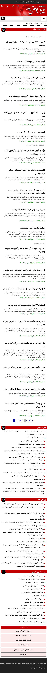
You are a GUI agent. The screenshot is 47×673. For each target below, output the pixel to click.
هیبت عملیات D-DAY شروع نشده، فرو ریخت (33, 23)
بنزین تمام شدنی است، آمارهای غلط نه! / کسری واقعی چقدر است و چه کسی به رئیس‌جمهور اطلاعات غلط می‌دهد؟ (23, 546)
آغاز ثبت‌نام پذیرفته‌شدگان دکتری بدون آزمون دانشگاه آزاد (27, 476)
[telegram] (13, 6)
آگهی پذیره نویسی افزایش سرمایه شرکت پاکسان (30, 541)
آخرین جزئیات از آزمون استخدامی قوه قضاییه (28, 77)
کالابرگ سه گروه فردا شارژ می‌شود (34, 469)
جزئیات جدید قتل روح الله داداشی (34, 602)
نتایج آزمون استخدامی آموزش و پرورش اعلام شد (26, 96)
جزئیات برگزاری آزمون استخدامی (32, 228)
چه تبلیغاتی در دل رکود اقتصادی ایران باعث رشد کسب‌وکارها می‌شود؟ (24, 504)
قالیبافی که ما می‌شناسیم (37, 519)
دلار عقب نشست (39, 479)
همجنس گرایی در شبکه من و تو (35, 582)
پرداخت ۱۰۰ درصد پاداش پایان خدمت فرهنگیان (30, 612)
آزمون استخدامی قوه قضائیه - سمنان (31, 61)
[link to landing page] (35, 10)
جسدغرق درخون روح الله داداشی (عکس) (32, 618)
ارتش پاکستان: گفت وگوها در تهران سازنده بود (30, 566)
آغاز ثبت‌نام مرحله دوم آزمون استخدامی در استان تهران (24, 288)
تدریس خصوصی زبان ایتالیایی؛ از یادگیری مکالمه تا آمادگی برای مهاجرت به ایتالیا (22, 508)
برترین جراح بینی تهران (23, 631)
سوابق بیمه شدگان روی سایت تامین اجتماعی (31, 579)
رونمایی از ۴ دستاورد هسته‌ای (35, 438)
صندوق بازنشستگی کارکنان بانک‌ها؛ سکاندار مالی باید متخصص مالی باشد (23, 473)
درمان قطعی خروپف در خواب (23, 649)
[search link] (3, 18)
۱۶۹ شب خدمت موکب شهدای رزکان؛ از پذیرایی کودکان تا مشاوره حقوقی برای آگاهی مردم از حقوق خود (23, 533)
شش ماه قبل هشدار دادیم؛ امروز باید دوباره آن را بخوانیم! (27, 460)
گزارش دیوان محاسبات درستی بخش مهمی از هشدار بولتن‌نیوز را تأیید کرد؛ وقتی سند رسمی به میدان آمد (23, 433)
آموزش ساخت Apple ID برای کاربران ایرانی (32, 605)
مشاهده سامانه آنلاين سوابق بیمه (34, 589)
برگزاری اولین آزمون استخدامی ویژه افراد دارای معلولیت (24, 389)
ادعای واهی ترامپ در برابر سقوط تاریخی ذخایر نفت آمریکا (27, 447)
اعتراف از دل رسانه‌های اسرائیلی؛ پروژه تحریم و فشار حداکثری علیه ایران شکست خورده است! (23, 464)
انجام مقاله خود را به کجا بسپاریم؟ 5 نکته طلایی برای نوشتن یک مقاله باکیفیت (24, 514)
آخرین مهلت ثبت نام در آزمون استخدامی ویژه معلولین (24, 270)
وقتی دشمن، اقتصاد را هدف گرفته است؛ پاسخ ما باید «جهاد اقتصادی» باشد (22, 522)
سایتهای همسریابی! (38, 596)
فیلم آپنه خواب (23, 645)
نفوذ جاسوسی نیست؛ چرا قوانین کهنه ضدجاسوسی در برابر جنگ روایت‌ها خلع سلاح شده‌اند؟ (23, 558)
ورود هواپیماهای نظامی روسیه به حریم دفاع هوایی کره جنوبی (26, 457)
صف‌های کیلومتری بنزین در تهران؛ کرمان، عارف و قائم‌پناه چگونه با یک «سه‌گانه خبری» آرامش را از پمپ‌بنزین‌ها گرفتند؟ (24, 452)
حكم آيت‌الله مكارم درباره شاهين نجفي (33, 592)
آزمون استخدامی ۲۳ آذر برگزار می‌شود (30, 132)
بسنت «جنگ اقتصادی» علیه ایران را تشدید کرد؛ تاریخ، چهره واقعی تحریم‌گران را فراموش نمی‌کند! (25, 552)
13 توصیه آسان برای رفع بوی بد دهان (33, 586)
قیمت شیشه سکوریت (23, 635)
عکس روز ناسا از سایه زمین (36, 538)
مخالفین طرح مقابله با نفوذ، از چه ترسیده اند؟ (31, 526)
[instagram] (18, 6)
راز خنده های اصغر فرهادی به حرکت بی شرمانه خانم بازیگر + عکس (25, 609)
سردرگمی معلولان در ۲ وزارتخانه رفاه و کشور (28, 209)
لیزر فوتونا (23, 654)
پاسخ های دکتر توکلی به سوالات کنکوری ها (31, 622)
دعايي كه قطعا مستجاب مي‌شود (35, 599)
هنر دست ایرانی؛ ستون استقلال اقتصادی (32, 441)
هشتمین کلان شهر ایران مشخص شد (33, 576)
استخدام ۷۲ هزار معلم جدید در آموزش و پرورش (26, 305)
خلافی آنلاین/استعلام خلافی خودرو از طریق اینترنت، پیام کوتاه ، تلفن (24, 615)
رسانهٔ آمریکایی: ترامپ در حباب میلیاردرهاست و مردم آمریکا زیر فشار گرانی (22, 563)
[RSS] (2, 6)
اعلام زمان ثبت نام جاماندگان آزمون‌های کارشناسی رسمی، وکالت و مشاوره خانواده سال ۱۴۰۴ (23, 483)
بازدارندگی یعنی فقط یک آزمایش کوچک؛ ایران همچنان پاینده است (25, 529)
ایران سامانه (33, 668)
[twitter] (7, 6)
